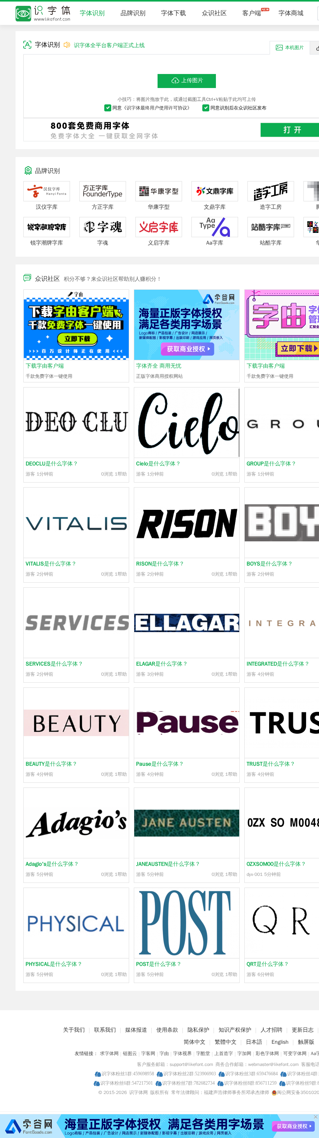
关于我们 (74, 1030)
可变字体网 (295, 1053)
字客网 (148, 1053)
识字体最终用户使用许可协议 (156, 108)
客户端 (251, 13)
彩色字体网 (267, 1053)
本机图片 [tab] (294, 47)
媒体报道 (136, 1030)
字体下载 (173, 13)
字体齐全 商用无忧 (158, 366)
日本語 (254, 1042)
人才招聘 (271, 1030)
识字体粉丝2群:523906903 (189, 1073)
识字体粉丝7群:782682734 (188, 1082)
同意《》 (152, 108)
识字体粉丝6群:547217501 (126, 1082)
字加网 (244, 1053)
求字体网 (109, 1053)
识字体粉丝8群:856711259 (250, 1082)
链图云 (130, 1053)
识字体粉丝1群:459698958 (128, 1073)
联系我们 (105, 1030)
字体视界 (182, 1053)
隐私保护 (198, 1030)
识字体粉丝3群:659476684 (251, 1073)
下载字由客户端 (45, 366)
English (280, 1042)
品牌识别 (133, 13)
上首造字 (223, 1053)
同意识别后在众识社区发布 (238, 108)
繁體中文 (226, 1042)
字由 (164, 1053)
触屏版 (306, 1042)
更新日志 (303, 1030)
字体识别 (92, 13)
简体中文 (194, 1042)
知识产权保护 (235, 1030)
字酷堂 (203, 1053)
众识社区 (214, 13)
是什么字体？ (52, 463)
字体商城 (291, 13)
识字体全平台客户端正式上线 (109, 45)
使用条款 (167, 1030)
